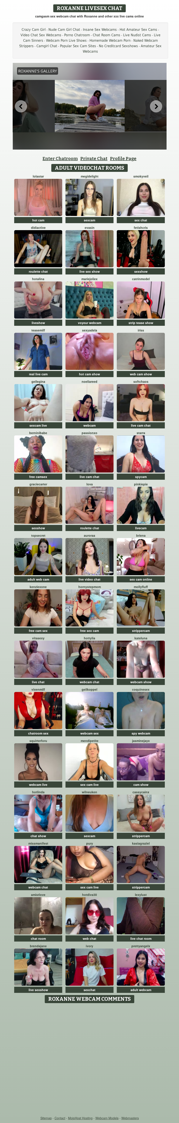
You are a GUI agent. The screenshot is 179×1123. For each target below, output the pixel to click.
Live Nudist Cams (137, 35)
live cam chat (141, 425)
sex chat (140, 220)
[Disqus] (90, 1059)
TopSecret (38, 535)
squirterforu (38, 740)
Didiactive (38, 227)
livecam (140, 528)
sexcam (89, 220)
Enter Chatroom (60, 158)
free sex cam (89, 630)
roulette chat (38, 271)
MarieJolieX (89, 279)
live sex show (89, 271)
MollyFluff (141, 587)
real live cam (38, 374)
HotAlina (38, 279)
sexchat (89, 990)
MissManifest (38, 843)
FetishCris (141, 227)
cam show (140, 784)
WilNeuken (89, 792)
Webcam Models (107, 1118)
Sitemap (46, 1118)
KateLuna (140, 638)
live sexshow (38, 990)
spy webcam (141, 733)
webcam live (38, 784)
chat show (38, 836)
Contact (60, 1118)
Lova (89, 484)
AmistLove (38, 894)
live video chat (89, 579)
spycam (141, 476)
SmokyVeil (140, 176)
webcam (89, 425)
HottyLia (89, 638)
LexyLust (141, 894)
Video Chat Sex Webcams (41, 35)
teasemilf (38, 330)
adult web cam (38, 579)
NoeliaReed (89, 381)
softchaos (140, 381)
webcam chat (89, 682)
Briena (141, 535)
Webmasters (130, 1118)
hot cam (38, 220)
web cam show (141, 374)
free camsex (38, 476)
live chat (38, 682)
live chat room (140, 938)
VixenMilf (38, 689)
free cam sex (38, 630)
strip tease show (141, 323)
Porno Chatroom (77, 35)
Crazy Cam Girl (34, 30)
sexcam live (38, 425)
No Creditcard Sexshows (118, 46)
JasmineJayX (141, 740)
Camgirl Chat (46, 46)
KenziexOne (38, 587)
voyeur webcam (89, 323)
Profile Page (123, 158)
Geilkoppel (89, 689)
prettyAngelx (140, 946)
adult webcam (141, 990)
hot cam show (89, 374)
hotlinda (38, 792)
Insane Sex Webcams (100, 30)
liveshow (38, 323)
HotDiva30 (89, 894)
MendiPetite (89, 740)
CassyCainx (141, 792)
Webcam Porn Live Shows (66, 40)
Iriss (141, 330)
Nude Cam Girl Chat (64, 30)
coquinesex (141, 689)
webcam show (140, 682)
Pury (89, 843)
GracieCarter (38, 484)
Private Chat (93, 158)
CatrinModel (141, 279)
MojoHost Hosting (80, 1118)
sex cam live (89, 784)
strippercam (141, 630)
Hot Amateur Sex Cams (138, 30)
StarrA (141, 433)
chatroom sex (38, 733)
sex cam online (141, 579)
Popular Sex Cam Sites (78, 46)
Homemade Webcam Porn (110, 40)
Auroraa (89, 535)
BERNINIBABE (38, 433)
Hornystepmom (89, 587)
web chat (89, 938)
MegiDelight (89, 176)
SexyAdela (89, 330)
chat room (38, 938)
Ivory (89, 946)
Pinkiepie (141, 484)
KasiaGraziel (141, 843)
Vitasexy (38, 638)
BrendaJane (38, 946)
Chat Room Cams (106, 35)
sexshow (141, 271)
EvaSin (90, 227)
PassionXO (89, 433)
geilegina (38, 381)
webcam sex (89, 733)
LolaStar (38, 176)
